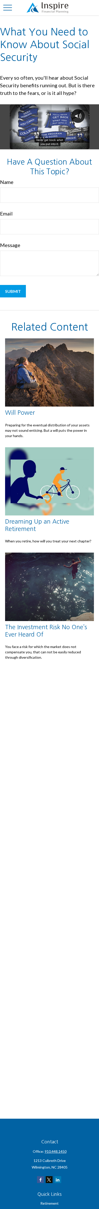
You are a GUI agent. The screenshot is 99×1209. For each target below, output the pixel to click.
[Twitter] (49, 1179)
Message (10, 245)
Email (6, 213)
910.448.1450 (56, 1151)
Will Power (20, 412)
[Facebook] (40, 1179)
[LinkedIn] (57, 1179)
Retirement (49, 1203)
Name (6, 182)
